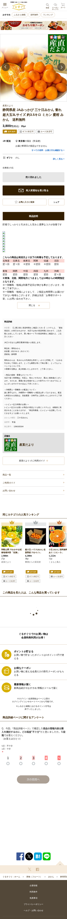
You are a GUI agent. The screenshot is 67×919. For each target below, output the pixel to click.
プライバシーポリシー (33, 904)
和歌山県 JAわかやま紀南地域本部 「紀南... (11, 551)
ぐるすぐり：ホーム (11, 877)
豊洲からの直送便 (33, 562)
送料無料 (34, 15)
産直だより (6, 562)
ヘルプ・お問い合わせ (33, 910)
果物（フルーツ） (34, 877)
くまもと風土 (54, 562)
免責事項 (33, 898)
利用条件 (33, 892)
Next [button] (61, 67)
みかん (51, 877)
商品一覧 (7, 475)
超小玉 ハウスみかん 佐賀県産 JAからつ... (35, 551)
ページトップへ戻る (60, 863)
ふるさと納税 (20, 15)
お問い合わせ (9, 490)
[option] (33, 68)
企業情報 (33, 885)
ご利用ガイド (9, 483)
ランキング (48, 15)
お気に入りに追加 (26, 202)
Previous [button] (6, 67)
